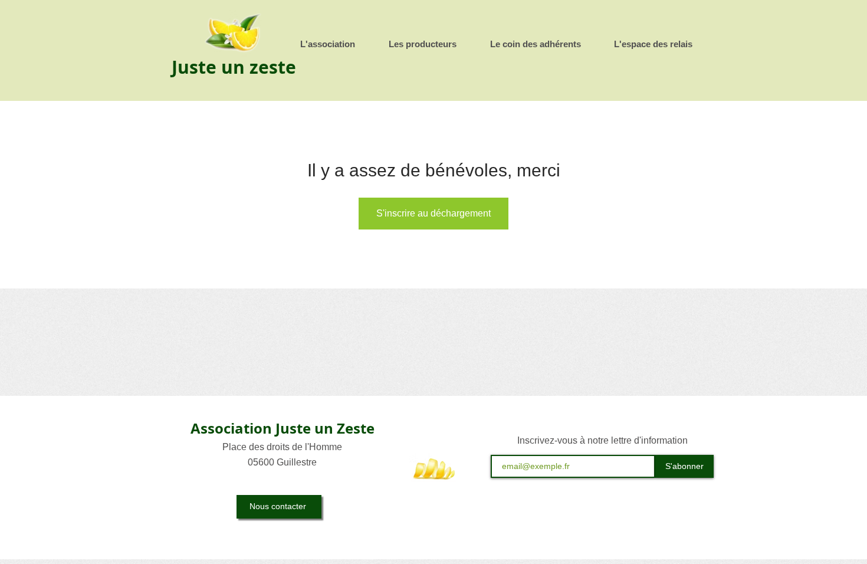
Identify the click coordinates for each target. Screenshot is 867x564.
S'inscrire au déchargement (433, 213)
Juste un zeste (234, 67)
